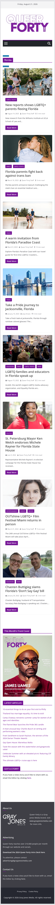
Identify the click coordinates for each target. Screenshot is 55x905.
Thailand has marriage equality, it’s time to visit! (23, 713)
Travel (8, 233)
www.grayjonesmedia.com (41, 821)
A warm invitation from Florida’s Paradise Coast (22, 240)
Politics (9, 433)
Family (8, 166)
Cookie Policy (33, 891)
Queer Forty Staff (28, 114)
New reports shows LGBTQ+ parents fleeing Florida (25, 107)
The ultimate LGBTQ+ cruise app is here (20, 760)
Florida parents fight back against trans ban (24, 173)
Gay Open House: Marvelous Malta (17, 742)
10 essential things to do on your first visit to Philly (24, 709)
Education (10, 366)
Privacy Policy (22, 891)
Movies (31, 511)
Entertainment (11, 511)
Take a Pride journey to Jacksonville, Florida (22, 307)
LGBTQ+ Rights (11, 100)
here (29, 778)
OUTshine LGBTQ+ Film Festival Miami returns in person (23, 520)
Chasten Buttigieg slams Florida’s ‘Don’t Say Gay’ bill (24, 589)
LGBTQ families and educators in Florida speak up (27, 374)
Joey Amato (26, 314)
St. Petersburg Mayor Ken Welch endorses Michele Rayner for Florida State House (23, 444)
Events (22, 511)
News (39, 366)
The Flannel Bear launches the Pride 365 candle (23, 724)
